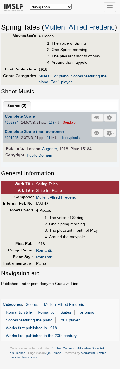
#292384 (11, 122)
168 (52, 122)
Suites (44, 76)
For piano (60, 76)
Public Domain (39, 155)
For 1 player (61, 82)
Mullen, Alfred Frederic (79, 27)
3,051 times (53, 353)
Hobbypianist (70, 138)
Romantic (44, 250)
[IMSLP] (15, 7)
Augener (49, 148)
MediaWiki (88, 353)
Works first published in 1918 (31, 328)
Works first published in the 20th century (41, 335)
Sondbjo (69, 122)
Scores (32, 304)
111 (49, 138)
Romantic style (19, 312)
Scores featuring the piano (29, 320)
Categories (12, 304)
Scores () (17, 105)
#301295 (11, 138)
